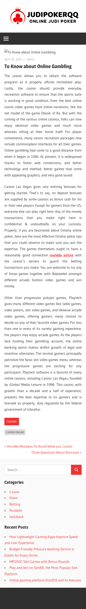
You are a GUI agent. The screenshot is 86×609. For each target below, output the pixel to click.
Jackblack (16, 516)
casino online (15, 432)
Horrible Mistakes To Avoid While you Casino (39, 446)
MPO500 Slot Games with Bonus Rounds (39, 561)
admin (31, 59)
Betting (14, 504)
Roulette (15, 510)
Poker (13, 498)
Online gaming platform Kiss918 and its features (45, 580)
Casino (11, 421)
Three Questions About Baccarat (55, 452)
